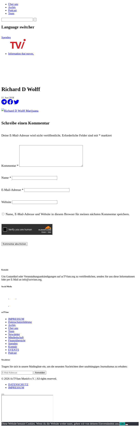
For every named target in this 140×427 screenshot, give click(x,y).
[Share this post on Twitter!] (16, 103)
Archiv (12, 7)
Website (6, 202)
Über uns (13, 4)
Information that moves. (21, 53)
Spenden (6, 37)
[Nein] (126, 424)
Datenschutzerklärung (20, 322)
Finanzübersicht (16, 340)
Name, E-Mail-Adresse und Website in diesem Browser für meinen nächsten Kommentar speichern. (68, 214)
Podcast (12, 10)
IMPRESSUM (16, 318)
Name (6, 177)
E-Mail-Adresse (12, 190)
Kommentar (9, 165)
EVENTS (13, 349)
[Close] (2, 394)
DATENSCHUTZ (18, 384)
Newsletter (14, 334)
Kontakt (12, 346)
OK (122, 424)
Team (11, 13)
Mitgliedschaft (16, 337)
